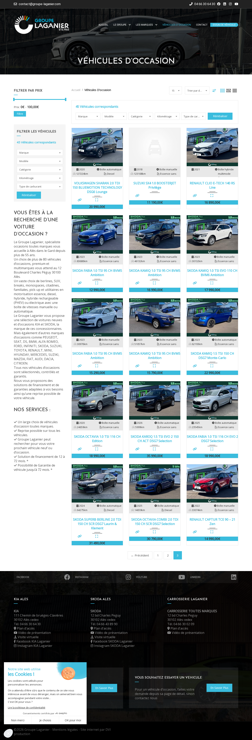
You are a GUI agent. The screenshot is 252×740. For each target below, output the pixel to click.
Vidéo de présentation (34, 633)
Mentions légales (65, 729)
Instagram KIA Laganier (34, 646)
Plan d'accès (25, 628)
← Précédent (140, 555)
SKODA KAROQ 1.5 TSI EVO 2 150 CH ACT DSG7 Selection (155, 438)
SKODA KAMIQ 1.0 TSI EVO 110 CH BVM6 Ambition (212, 272)
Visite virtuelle (28, 637)
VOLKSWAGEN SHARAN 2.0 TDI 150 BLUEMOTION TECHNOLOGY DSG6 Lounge (97, 187)
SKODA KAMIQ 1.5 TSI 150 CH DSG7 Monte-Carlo (212, 355)
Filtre (20, 114)
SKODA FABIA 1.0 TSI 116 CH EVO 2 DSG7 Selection (212, 438)
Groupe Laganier (37, 729)
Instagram (81, 577)
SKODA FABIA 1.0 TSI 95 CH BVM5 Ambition (97, 272)
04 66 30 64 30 (204, 4)
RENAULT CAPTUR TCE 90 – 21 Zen (212, 521)
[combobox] (40, 152)
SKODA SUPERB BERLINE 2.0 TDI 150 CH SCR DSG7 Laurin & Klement (97, 523)
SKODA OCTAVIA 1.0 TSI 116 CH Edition (97, 438)
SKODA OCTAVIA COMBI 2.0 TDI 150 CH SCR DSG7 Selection (154, 521)
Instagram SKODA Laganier (114, 646)
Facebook (23, 577)
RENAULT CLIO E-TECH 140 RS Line (212, 185)
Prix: (17, 107)
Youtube (141, 577)
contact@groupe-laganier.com (40, 4)
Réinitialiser (29, 195)
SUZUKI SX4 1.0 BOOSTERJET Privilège (154, 185)
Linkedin (195, 577)
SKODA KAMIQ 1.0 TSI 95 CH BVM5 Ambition (154, 272)
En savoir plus (104, 688)
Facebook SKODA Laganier (113, 641)
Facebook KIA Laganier (33, 641)
